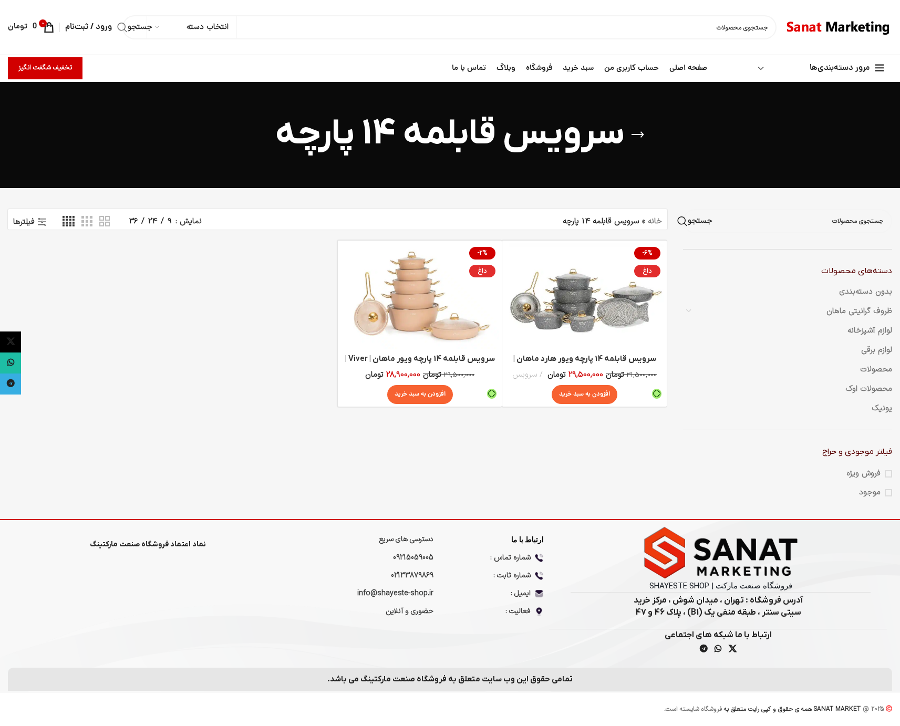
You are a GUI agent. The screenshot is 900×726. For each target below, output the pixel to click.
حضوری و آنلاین (409, 611)
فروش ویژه (863, 473)
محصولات (876, 370)
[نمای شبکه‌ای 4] (69, 222)
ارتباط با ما (527, 539)
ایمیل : (521, 593)
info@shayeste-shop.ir (395, 593)
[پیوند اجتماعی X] (732, 649)
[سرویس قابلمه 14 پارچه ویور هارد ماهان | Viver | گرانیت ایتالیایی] (584, 296)
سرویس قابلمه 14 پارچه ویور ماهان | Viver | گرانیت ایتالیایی (420, 364)
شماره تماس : (510, 557)
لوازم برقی (876, 350)
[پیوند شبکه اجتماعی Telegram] (703, 649)
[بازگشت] (638, 135)
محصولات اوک (868, 389)
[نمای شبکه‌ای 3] (86, 222)
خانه (655, 221)
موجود (870, 492)
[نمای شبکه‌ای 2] (104, 222)
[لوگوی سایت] (839, 27)
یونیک (882, 408)
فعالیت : (518, 611)
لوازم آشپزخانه (869, 331)
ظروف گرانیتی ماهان (859, 311)
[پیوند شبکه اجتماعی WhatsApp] (718, 649)
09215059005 (413, 557)
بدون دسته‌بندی (865, 292)
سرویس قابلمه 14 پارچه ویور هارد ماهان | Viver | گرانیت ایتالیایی (584, 364)
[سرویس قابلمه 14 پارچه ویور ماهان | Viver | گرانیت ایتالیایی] (419, 296)
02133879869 (412, 575)
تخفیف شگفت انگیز (45, 68)
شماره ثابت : (512, 575)
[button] (584, 394)
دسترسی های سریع (406, 539)
